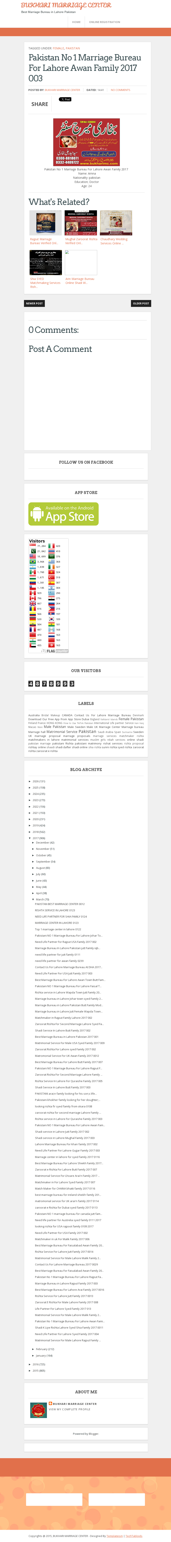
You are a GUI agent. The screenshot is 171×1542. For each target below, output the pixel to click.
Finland (32, 723)
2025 (36, 787)
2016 (36, 1364)
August (40, 868)
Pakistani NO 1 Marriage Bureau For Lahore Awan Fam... (70, 1125)
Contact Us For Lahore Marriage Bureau (102, 715)
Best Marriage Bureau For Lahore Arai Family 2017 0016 (69, 1290)
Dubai (85, 719)
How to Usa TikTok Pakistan (78, 723)
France (42, 723)
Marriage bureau (133, 727)
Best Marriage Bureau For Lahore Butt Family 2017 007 (69, 1062)
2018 (36, 832)
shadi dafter (63, 747)
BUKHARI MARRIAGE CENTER (66, 5)
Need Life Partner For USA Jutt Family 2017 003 (63, 973)
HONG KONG (54, 723)
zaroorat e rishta (47, 751)
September (43, 861)
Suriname (127, 732)
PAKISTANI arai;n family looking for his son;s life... (66, 1093)
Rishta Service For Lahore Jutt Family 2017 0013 (64, 1296)
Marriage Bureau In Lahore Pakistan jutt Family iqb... (67, 948)
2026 (36, 781)
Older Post (141, 303)
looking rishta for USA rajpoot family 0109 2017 (64, 1226)
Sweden (138, 732)
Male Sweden (77, 727)
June (39, 880)
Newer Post (34, 303)
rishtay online (37, 747)
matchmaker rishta (131, 736)
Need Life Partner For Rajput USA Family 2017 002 (66, 942)
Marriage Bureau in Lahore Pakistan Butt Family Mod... (69, 1005)
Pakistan (73, 48)
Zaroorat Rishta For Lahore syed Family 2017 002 (65, 1049)
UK (30, 736)
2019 (36, 825)
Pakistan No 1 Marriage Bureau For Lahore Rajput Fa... (69, 1277)
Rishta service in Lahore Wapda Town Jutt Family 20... (68, 992)
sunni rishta (109, 747)
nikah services (116, 739)
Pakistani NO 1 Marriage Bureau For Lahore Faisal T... (68, 986)
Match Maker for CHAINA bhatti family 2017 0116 (65, 1188)
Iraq (142, 723)
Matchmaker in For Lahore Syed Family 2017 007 (65, 1182)
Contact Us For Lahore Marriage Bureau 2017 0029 (66, 1264)
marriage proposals (76, 736)
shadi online (80, 747)
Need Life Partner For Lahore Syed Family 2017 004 (67, 1334)
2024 (36, 794)
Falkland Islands (109, 719)
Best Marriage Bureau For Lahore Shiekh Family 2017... (69, 1163)
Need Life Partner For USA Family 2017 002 (61, 1233)
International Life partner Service (113, 723)
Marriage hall (36, 732)
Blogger (93, 1434)
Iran (137, 723)
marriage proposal (47, 736)
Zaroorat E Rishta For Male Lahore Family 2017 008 (66, 1302)
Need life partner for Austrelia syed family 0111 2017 (68, 1220)
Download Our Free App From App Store (54, 719)
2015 (36, 1370)
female (58, 48)
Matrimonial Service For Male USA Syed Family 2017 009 (69, 1043)
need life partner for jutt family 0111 (57, 954)
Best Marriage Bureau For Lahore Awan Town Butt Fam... (70, 980)
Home (76, 22)
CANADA (67, 715)
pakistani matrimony (88, 743)
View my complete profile (70, 1409)
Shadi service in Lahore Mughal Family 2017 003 (65, 1138)
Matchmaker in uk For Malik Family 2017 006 (62, 1239)
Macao (32, 727)
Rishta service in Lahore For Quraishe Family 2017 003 (68, 1119)
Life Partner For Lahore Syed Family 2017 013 (63, 1309)
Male (40, 727)
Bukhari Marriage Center (62, 90)
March (40, 899)
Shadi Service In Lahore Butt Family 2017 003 (63, 1087)
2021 (36, 813)
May (39, 887)
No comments (120, 90)
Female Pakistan (131, 719)
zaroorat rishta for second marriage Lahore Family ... (68, 1112)
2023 (36, 800)
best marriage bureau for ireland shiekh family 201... (68, 1195)
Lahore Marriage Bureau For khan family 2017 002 (66, 1144)
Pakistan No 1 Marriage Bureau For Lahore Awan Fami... (70, 1321)
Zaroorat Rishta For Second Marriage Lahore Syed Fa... (69, 1024)
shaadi (51, 747)
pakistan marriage (39, 743)
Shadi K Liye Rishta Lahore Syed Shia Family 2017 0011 (69, 1327)
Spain (117, 732)
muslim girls (98, 739)
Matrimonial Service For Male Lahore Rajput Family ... (68, 1340)
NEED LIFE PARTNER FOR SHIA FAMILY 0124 (61, 916)
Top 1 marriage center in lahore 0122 (58, 929)
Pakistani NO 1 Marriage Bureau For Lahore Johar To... (69, 935)
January (41, 1355)
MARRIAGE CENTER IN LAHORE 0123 (57, 923)
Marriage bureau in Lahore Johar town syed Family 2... (69, 999)
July (38, 874)
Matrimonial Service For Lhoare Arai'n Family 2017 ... (67, 1176)
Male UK (92, 727)
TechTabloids (134, 1536)
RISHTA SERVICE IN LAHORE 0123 (55, 910)
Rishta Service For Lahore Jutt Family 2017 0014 (64, 1252)
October (41, 855)
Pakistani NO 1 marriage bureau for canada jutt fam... (68, 1214)
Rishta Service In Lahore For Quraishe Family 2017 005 (69, 1081)
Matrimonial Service (62, 731)
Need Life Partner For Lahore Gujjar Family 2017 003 (67, 1150)
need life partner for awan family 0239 (59, 961)
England (94, 719)
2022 (36, 806)
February (42, 1349)
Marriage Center (109, 727)
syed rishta (125, 747)
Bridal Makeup (50, 715)
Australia (34, 715)
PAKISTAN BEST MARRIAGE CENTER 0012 (60, 904)
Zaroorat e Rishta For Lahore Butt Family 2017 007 (66, 1169)
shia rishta (94, 747)
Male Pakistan (55, 726)
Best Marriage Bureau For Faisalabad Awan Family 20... (69, 1245)
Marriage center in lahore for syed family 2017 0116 (67, 1157)
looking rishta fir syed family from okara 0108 (63, 1106)
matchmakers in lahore (44, 740)
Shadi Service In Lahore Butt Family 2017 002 (63, 1030)
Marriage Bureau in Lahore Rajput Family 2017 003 (66, 1283)
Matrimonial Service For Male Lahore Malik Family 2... (68, 1258)
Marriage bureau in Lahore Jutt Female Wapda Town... (69, 1011)
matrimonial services (75, 740)
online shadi (135, 740)
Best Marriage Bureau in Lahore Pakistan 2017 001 (66, 1037)
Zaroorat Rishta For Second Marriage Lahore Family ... (68, 1074)
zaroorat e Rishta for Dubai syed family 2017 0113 (66, 1207)
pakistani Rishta (62, 743)
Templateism (115, 1536)
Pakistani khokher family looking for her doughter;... (67, 1100)
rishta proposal (134, 743)
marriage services (104, 736)
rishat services (113, 743)
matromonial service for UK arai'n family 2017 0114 (67, 1201)
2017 (36, 838)
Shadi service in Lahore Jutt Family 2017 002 (62, 1132)
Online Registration (104, 22)
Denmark (138, 715)
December (43, 842)
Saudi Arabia (105, 732)
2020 (36, 819)
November (43, 849)
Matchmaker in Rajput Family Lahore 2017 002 (63, 1018)
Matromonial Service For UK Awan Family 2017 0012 (67, 1056)
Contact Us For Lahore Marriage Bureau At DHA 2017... (68, 967)
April (39, 893)
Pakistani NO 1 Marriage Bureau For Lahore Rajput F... (68, 1068)
